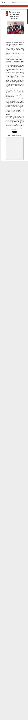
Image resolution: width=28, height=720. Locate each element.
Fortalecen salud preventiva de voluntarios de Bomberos (14, 15)
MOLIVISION (15, 129)
